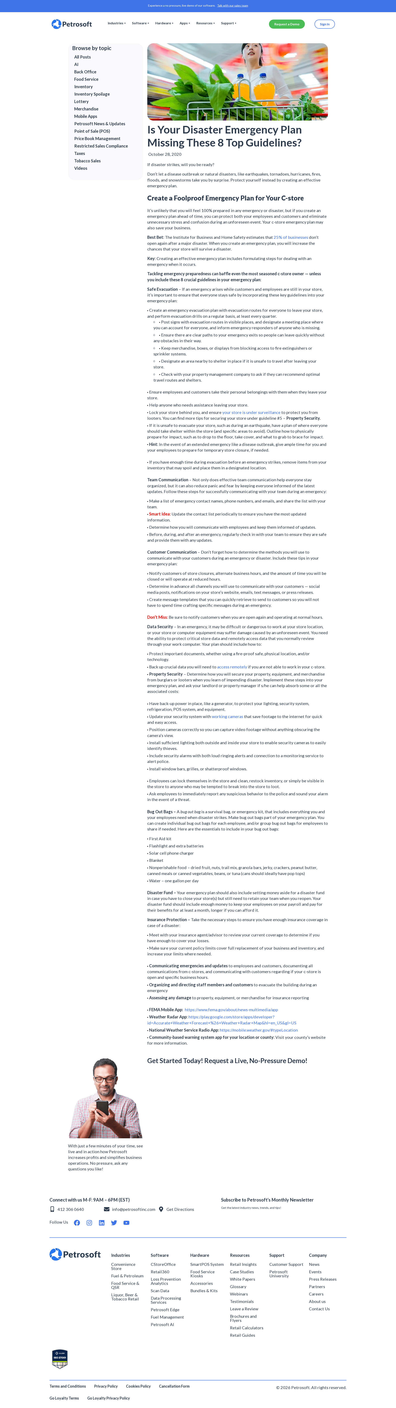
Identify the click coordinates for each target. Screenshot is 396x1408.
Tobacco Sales (87, 160)
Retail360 (160, 1271)
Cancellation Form (174, 1386)
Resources (204, 23)
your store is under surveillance (251, 412)
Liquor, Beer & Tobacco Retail (125, 1296)
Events (315, 1271)
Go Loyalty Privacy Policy (109, 1398)
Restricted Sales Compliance (101, 145)
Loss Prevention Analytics (166, 1281)
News (314, 1264)
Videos (80, 168)
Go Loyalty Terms (64, 1398)
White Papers (242, 1279)
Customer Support (286, 1264)
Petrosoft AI (162, 1324)
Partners (317, 1286)
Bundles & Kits (204, 1290)
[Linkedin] (101, 1223)
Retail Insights (243, 1264)
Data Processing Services (166, 1300)
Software (139, 23)
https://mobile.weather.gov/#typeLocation (259, 1029)
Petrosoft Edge (165, 1309)
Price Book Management (97, 138)
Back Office (85, 71)
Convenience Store (123, 1266)
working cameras (227, 716)
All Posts (82, 56)
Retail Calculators (246, 1327)
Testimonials (242, 1301)
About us (317, 1301)
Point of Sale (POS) (92, 131)
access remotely (232, 666)
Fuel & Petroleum (127, 1275)
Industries (115, 23)
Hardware (163, 23)
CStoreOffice (163, 1264)
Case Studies (242, 1271)
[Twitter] (114, 1223)
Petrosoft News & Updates (99, 123)
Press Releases (323, 1279)
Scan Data (160, 1290)
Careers (316, 1293)
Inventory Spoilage (92, 93)
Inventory (83, 86)
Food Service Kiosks (202, 1273)
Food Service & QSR (125, 1285)
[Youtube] (126, 1223)
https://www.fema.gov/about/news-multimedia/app (231, 1009)
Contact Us (319, 1308)
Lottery (81, 101)
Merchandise (86, 108)
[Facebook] (77, 1223)
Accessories (201, 1283)
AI (76, 64)
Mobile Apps (85, 116)
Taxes (79, 153)
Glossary (238, 1286)
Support (227, 23)
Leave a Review (244, 1308)
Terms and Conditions (68, 1386)
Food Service (86, 79)
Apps (184, 23)
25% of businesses (291, 237)
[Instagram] (89, 1223)
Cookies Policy (138, 1386)
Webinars (239, 1293)
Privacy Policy (106, 1386)
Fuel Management (167, 1316)
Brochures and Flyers (243, 1318)
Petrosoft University (279, 1273)
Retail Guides (242, 1335)
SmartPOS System (207, 1264)
